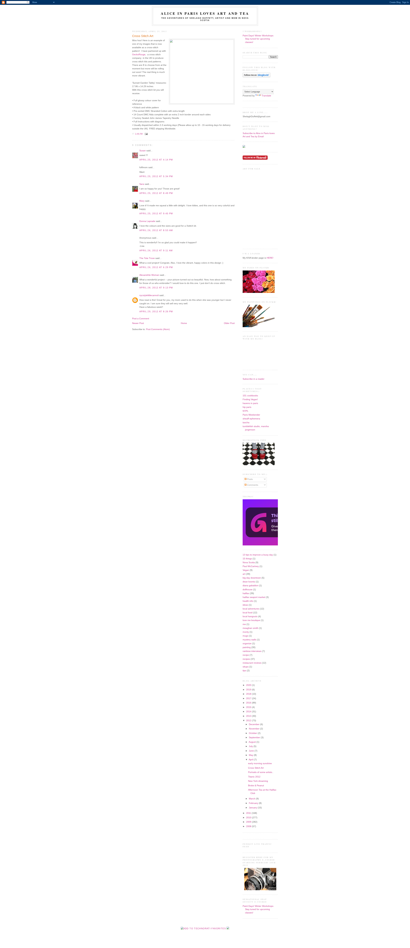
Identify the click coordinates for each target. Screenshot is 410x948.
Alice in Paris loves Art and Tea (205, 13)
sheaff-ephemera (251, 418)
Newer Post (138, 323)
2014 (249, 711)
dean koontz (249, 581)
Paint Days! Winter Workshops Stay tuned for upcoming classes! (258, 38)
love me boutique (251, 620)
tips (244, 670)
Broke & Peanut (256, 785)
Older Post (229, 323)
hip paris (247, 407)
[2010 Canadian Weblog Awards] (277, 544)
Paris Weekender (251, 415)
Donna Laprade (147, 221)
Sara (141, 184)
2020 (249, 685)
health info (248, 601)
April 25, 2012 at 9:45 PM (156, 213)
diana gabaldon (250, 585)
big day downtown (252, 578)
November (254, 728)
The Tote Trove (147, 258)
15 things (247, 558)
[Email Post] (145, 134)
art (244, 574)
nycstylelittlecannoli (149, 295)
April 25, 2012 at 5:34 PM (156, 176)
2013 (249, 716)
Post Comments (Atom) (158, 329)
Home (184, 323)
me (244, 624)
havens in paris (250, 403)
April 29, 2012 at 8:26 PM (156, 311)
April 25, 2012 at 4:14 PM (156, 160)
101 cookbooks (250, 395)
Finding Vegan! (250, 399)
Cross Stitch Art (142, 36)
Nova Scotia (249, 562)
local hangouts (250, 616)
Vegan (246, 570)
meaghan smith (250, 628)
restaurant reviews (252, 663)
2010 (249, 817)
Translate (266, 95)
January (253, 807)
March (252, 798)
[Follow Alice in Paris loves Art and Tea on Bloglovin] (256, 76)
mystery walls (249, 639)
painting (247, 647)
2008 (249, 826)
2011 (249, 813)
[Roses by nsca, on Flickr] (259, 292)
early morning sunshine (260, 763)
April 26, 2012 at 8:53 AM (156, 230)
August (252, 742)
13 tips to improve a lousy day (258, 555)
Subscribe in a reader (253, 379)
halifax (246, 593)
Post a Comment (140, 318)
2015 (249, 707)
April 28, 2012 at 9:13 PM (156, 287)
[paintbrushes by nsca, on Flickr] (259, 326)
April (251, 759)
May (251, 755)
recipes (246, 659)
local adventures (251, 609)
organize (247, 643)
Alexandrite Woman (149, 275)
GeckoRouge (138, 54)
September (255, 737)
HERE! (270, 258)
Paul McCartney (251, 566)
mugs (245, 636)
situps (246, 667)
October (253, 733)
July (251, 746)
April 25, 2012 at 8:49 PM (156, 193)
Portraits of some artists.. (260, 772)
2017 (249, 698)
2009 (249, 822)
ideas (245, 605)
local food (247, 612)
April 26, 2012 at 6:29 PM (156, 267)
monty (246, 632)
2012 (249, 720)
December (254, 724)
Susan (142, 150)
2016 (249, 703)
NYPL (245, 411)
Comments (252, 485)
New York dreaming (258, 781)
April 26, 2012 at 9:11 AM (156, 250)
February (254, 803)
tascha (246, 422)
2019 (249, 689)
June (251, 751)
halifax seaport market (254, 597)
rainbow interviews (252, 651)
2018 (249, 694)
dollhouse (247, 589)
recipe (246, 655)
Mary (141, 201)
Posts (249, 479)
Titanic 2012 (254, 777)
